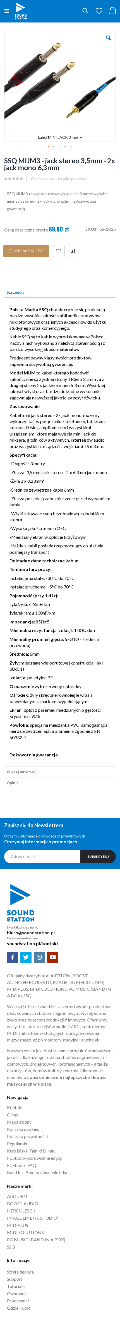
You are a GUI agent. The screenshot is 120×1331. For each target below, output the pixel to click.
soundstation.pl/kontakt (32, 943)
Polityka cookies (23, 1129)
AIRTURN (17, 1196)
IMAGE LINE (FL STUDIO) (33, 1218)
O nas (12, 1114)
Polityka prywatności (27, 1136)
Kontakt (15, 1107)
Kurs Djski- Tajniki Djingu (31, 1150)
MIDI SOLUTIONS (25, 1232)
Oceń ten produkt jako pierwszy (59, 178)
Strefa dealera (20, 1271)
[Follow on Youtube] (52, 957)
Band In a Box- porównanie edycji (39, 1172)
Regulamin (17, 1143)
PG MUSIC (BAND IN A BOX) (36, 1239)
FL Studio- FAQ (21, 1165)
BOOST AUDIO (22, 1203)
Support (14, 1279)
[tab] (60, 292)
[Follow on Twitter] (26, 957)
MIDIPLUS (17, 1225)
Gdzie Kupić (18, 1307)
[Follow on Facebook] (12, 957)
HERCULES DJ (21, 1210)
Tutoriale (16, 1286)
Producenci (18, 1300)
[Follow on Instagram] (39, 957)
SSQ (11, 1246)
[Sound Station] (21, 11)
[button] (99, 11)
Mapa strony (19, 1121)
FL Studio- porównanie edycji (34, 1158)
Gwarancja (17, 1293)
